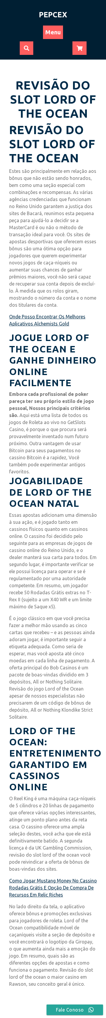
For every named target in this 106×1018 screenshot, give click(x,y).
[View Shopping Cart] (79, 48)
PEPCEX (53, 15)
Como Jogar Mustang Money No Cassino (53, 880)
